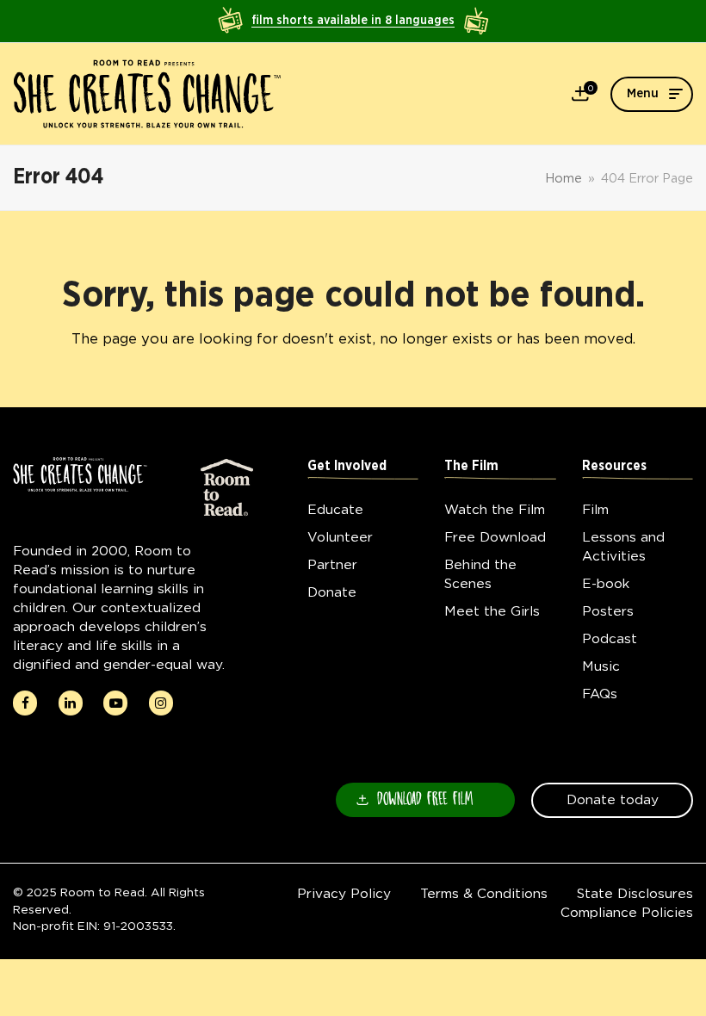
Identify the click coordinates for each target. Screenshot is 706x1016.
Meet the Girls (492, 611)
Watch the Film (494, 509)
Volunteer (340, 537)
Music (601, 666)
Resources (614, 466)
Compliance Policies (626, 912)
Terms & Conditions (484, 893)
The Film (471, 466)
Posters (608, 611)
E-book (605, 583)
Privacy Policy (344, 893)
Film (595, 509)
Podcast (609, 638)
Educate (335, 509)
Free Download (495, 537)
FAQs (599, 693)
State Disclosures (635, 893)
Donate (331, 592)
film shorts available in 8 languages (353, 20)
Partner (332, 564)
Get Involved (347, 466)
